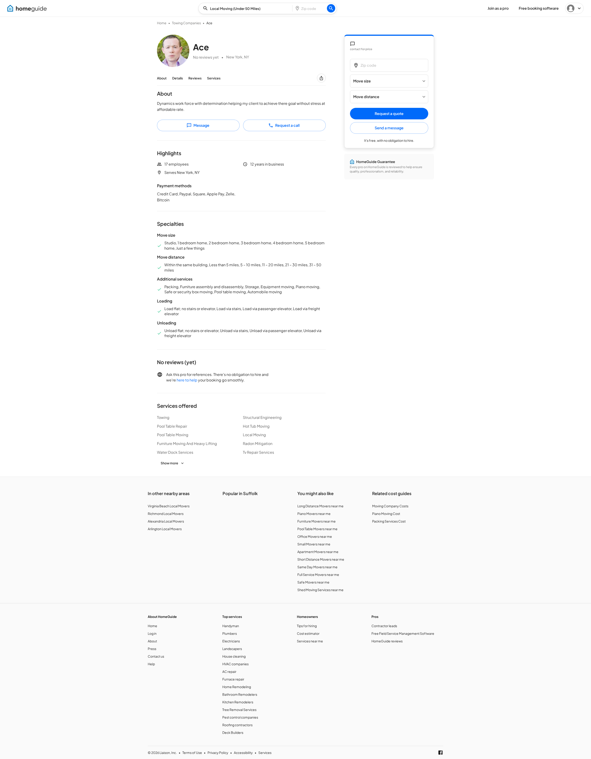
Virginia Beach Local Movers (169, 506)
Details (177, 78)
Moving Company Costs (390, 506)
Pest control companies (240, 717)
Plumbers (229, 633)
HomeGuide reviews (387, 641)
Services (213, 78)
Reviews (195, 78)
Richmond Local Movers (166, 513)
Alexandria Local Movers (166, 521)
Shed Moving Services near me (320, 590)
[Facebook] (440, 752)
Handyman (230, 626)
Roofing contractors (237, 725)
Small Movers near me (313, 544)
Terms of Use (192, 752)
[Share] (321, 78)
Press (152, 649)
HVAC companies (235, 664)
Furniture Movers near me (316, 521)
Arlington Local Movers (165, 529)
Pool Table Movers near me (317, 529)
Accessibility (243, 752)
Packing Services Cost (389, 521)
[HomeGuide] (27, 8)
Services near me (310, 641)
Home (161, 23)
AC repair (229, 671)
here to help (187, 380)
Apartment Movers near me (317, 552)
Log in (152, 633)
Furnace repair (233, 679)
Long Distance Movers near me (320, 506)
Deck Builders (232, 732)
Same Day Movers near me (317, 567)
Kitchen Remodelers (237, 702)
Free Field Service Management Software (402, 633)
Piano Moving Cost (386, 513)
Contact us (156, 656)
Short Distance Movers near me (320, 559)
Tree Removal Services (239, 710)
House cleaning (234, 656)
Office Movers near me (314, 536)
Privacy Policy (218, 752)
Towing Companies (186, 23)
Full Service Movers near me (318, 574)
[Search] (331, 8)
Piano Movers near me (314, 513)
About (162, 78)
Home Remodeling (236, 687)
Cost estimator (308, 633)
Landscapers (232, 649)
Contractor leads (384, 626)
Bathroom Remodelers (239, 694)
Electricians (231, 641)
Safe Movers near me (313, 582)
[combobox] (246, 8)
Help (151, 664)
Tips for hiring (307, 626)
